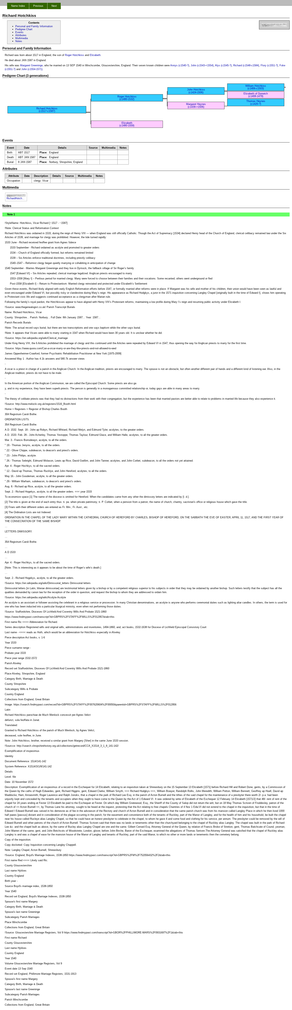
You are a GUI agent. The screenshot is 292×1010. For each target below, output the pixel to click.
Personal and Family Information (34, 26)
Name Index (18, 5)
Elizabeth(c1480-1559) (126, 124)
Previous (38, 5)
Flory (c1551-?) (269, 65)
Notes (18, 41)
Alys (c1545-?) (223, 65)
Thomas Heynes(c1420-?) (255, 102)
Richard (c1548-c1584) (246, 65)
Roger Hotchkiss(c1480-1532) (126, 98)
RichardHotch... (15, 198)
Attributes (20, 35)
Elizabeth (95, 55)
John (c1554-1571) (32, 69)
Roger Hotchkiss (74, 55)
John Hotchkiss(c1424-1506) (196, 91)
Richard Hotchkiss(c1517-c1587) (46, 110)
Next (54, 5)
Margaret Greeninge (31, 65)
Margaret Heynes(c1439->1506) (196, 105)
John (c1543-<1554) (202, 65)
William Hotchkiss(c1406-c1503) (255, 87)
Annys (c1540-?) (179, 65)
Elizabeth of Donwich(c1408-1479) (256, 95)
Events (19, 32)
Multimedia (21, 38)
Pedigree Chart (23, 29)
